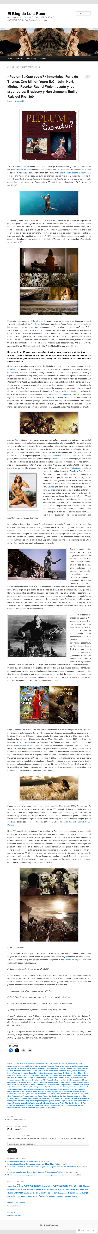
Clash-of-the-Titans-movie (48, 1071)
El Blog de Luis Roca (26, 13)
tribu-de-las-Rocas (57, 1105)
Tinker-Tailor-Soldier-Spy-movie (71, 1103)
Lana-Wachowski (62, 1087)
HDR (32, 321)
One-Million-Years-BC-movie (45, 1094)
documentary (73, 1064)
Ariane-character (22, 1068)
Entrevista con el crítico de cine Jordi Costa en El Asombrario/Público (35, 1172)
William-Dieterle (21, 1107)
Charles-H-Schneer (14, 1071)
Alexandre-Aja (65, 1066)
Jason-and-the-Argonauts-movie (23, 1084)
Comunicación (40, 1189)
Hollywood (43, 1082)
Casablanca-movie (73, 1068)
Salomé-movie (33, 1098)
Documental (63, 1064)
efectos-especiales (55, 1073)
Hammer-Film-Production (45, 1080)
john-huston (84, 1084)
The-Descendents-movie (50, 1103)
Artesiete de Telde (24, 169)
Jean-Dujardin (41, 1084)
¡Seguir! (12, 1151)
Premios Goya (17, 1096)
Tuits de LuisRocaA (14, 1206)
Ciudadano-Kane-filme (30, 1071)
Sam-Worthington (45, 1098)
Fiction (81, 1064)
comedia (30, 1189)
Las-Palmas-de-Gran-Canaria (22, 1089)
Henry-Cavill (23, 1082)
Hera (30, 1082)
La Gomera (51, 1087)
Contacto (43, 58)
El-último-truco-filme (70, 1073)
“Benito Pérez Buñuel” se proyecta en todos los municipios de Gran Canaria (37, 1175)
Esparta (43, 1075)
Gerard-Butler (64, 1077)
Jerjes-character (53, 1084)
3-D (18, 1064)
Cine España (40, 1064)
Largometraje (12, 1066)
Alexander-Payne (53, 1066)
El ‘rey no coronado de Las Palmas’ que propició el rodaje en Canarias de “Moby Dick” (42, 1166)
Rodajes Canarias (55, 1196)
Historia (71, 1193)
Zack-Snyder (40, 1107)
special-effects (83, 1098)
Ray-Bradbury (54, 1096)
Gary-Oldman (41, 1077)
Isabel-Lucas (65, 1082)
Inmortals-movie (54, 1082)
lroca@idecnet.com (14, 1215)
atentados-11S (52, 1068)
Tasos (68, 1100)
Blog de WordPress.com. (49, 1225)
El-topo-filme (82, 1073)
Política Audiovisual (29, 1196)
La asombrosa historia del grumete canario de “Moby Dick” (30, 1164)
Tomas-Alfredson (19, 1105)
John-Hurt (75, 1084)
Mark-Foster (17, 1091)
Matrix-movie (27, 1091)
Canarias (62, 1068)
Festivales (45, 1192)
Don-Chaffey (38, 1073)
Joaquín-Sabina (65, 1084)
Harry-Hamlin (60, 1080)
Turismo (67, 1196)
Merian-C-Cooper (44, 1091)
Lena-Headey (39, 1089)
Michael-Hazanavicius (71, 1091)
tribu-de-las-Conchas (41, 1105)
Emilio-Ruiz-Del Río (14, 1075)
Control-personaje (78, 1071)
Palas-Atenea (72, 1094)
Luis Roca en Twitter (16, 1203)
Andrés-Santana (77, 1066)
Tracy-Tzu (29, 1105)
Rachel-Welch (43, 1096)
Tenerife (74, 1100)
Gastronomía (62, 1193)
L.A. (45, 1087)
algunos (51, 486)
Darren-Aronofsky (14, 1073)
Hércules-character (73, 1080)
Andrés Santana (27, 745)
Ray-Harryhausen (66, 1096)
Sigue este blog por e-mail (19, 1135)
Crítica (55, 1064)
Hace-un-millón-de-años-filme (24, 1080)
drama (10, 1193)
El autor (19, 58)
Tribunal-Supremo (70, 1105)
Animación (12, 1186)
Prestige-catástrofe (30, 1096)
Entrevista (18, 1192)
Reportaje (43, 1196)
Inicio (10, 58)
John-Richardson (13, 1087)
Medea (35, 1091)
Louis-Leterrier (68, 1089)
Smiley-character (71, 1098)
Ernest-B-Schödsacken (30, 1075)
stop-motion (30, 1100)
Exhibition (36, 1193)
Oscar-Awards (61, 1094)
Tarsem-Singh (60, 1100)
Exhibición (28, 1193)
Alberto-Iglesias (40, 1066)
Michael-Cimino (57, 1091)
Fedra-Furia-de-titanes (54, 1075)
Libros (18, 1196)
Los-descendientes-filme (54, 1089)
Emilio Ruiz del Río (82, 745)
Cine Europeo (75, 1185)
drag (45, 1073)
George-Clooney (52, 1077)
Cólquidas (84, 1068)
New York (30, 1094)
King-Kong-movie (36, 1087)
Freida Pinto (67, 1075)
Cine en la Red (47, 1186)
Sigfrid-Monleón (58, 1098)
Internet (78, 1193)
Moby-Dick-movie (20, 1094)
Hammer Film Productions (68, 467)
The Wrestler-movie (33, 1103)
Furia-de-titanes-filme (80, 1075)
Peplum (68, 959)
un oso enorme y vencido (59, 394)
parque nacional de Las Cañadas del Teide (63, 455)
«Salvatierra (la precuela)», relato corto (22, 1161)
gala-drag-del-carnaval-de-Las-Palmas (21, 1077)
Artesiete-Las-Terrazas (38, 1068)
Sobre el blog (31, 58)
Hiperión (36, 1082)
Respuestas (51, 1107)
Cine (22, 1064)
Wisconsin (31, 1107)
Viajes (74, 1196)
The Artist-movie (19, 1103)
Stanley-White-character (16, 1100)
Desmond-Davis (27, 1073)
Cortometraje (52, 1189)
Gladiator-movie (76, 1077)
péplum (80, 1094)
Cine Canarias (29, 1064)
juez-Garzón (25, 1087)
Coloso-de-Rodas (65, 1071)
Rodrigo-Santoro (21, 1098)
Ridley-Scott (78, 1096)
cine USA (48, 1064)
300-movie (30, 1066)
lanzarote (72, 1087)
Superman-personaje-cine (44, 1100)
